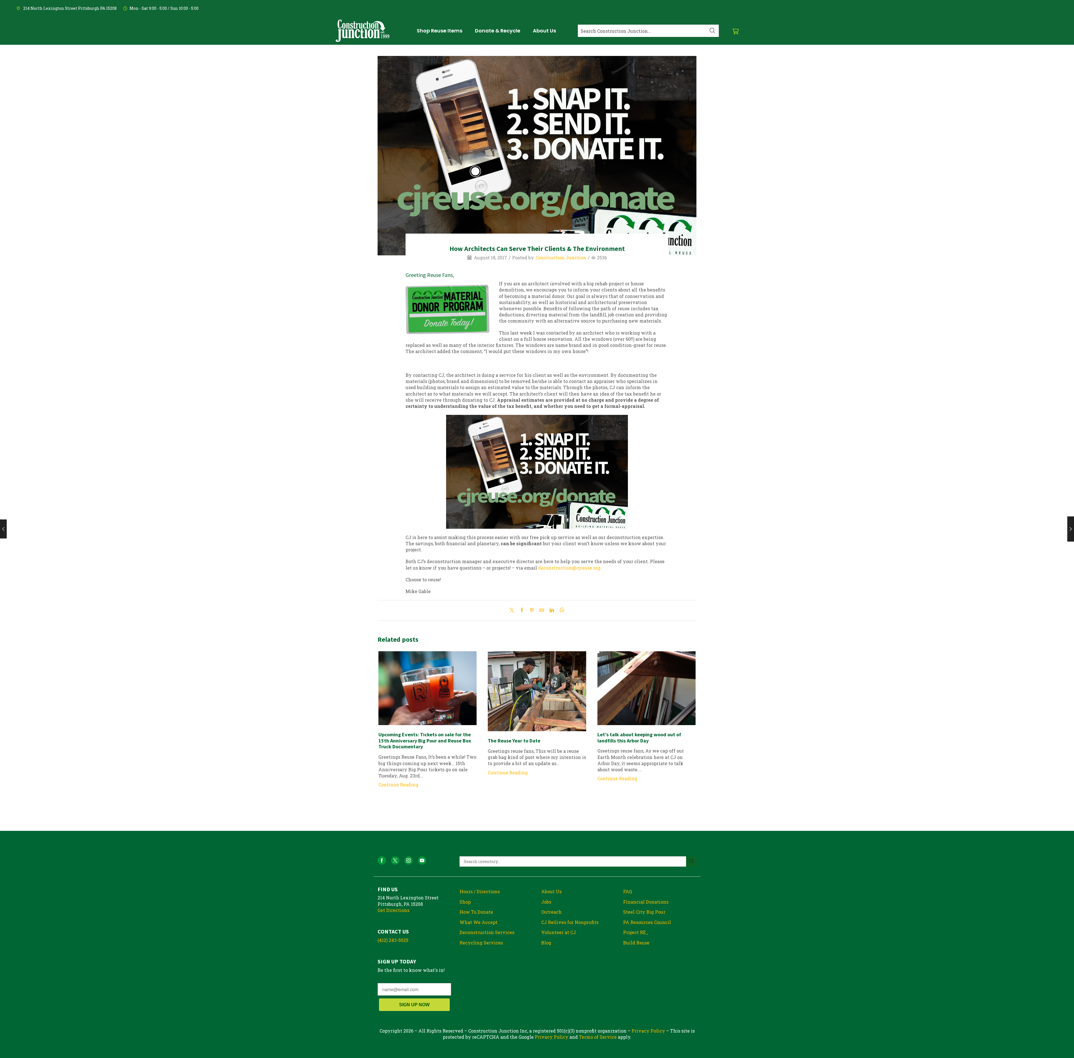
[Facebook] (522, 610)
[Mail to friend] (542, 610)
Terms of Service (598, 1037)
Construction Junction (561, 257)
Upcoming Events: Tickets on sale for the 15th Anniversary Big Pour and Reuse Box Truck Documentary (424, 740)
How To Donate (476, 912)
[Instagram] (408, 860)
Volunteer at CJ (558, 932)
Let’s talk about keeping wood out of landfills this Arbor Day (639, 737)
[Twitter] (513, 610)
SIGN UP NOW (414, 1004)
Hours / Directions (480, 891)
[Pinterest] (532, 610)
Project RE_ (635, 932)
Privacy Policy (648, 1031)
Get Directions (393, 910)
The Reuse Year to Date (514, 740)
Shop (465, 902)
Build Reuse (636, 943)
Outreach (551, 912)
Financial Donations (645, 902)
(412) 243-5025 (393, 940)
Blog (546, 943)
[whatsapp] (560, 610)
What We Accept (479, 922)
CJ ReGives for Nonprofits (570, 922)
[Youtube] (422, 860)
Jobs (546, 902)
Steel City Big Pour (644, 912)
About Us (551, 891)
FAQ (627, 891)
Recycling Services (481, 943)
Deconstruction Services (487, 932)
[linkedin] (552, 610)
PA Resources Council (647, 922)
